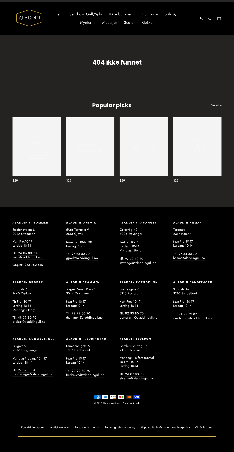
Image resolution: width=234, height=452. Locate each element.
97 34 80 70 (188, 253)
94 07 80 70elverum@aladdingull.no (137, 376)
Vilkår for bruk (204, 427)
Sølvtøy (171, 14)
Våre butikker (121, 14)
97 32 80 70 (27, 370)
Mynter (86, 22)
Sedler (129, 22)
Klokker (148, 22)
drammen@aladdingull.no (84, 317)
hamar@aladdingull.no (189, 258)
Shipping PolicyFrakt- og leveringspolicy (165, 427)
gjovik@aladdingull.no (82, 258)
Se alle (216, 105)
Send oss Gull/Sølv (85, 14)
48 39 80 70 (27, 317)
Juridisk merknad (60, 427)
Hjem (58, 14)
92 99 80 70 (81, 313)
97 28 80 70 (81, 253)
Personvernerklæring (87, 427)
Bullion (148, 14)
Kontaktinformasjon (32, 427)
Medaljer (109, 22)
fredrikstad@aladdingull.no (85, 375)
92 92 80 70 (81, 370)
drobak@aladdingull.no (30, 321)
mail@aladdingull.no (28, 257)
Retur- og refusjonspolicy (120, 427)
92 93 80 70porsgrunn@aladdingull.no (138, 315)
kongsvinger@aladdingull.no (33, 374)
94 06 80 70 (27, 253)
